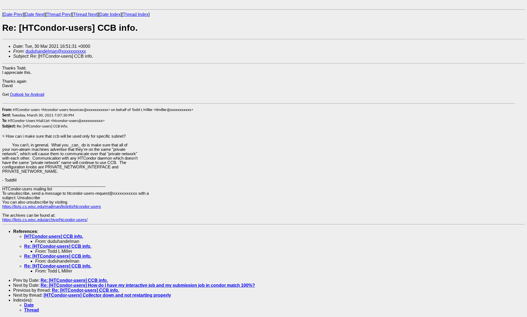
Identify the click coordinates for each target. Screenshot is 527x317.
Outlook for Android (27, 94)
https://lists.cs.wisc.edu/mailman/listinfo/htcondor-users (51, 206)
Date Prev (13, 14)
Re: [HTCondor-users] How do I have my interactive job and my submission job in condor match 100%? (148, 285)
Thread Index (135, 14)
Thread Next (85, 14)
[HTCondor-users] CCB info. (53, 236)
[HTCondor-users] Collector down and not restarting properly (107, 295)
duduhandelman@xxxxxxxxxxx (56, 51)
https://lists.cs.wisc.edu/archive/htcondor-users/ (45, 220)
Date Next (34, 14)
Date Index (109, 14)
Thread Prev (59, 14)
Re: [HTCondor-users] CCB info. (57, 246)
